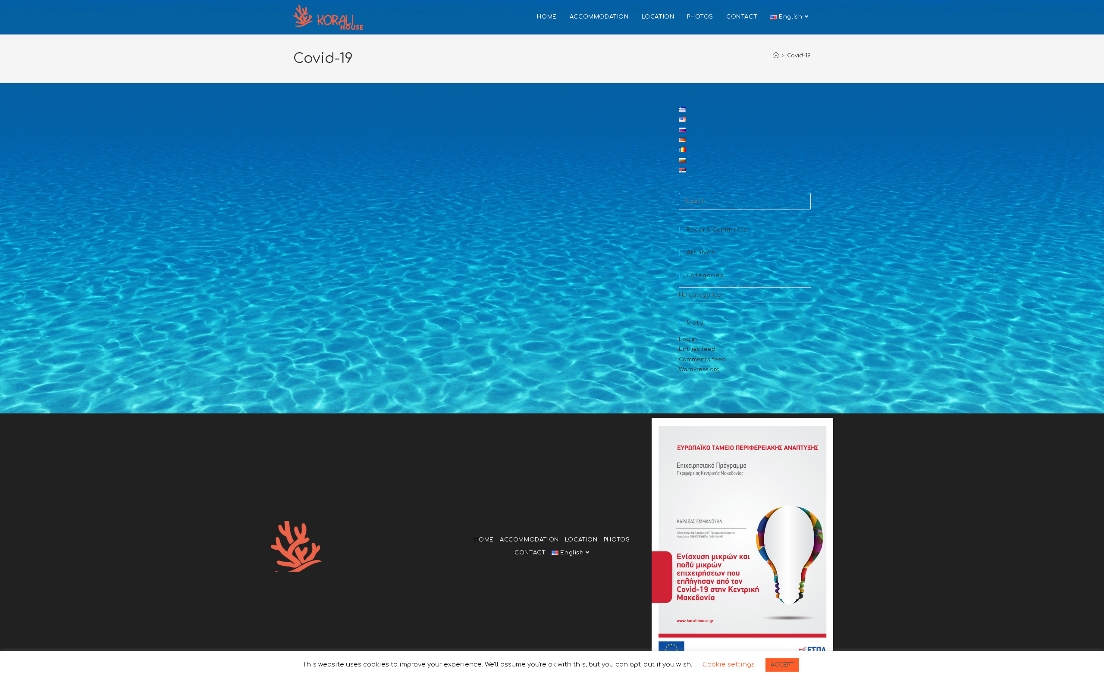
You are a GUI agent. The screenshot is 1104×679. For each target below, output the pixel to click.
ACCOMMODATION (529, 540)
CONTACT (530, 553)
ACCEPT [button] (782, 665)
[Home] (776, 56)
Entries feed (697, 349)
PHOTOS (617, 540)
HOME (484, 540)
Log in (688, 339)
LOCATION (581, 540)
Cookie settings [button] (729, 664)
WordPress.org (699, 369)
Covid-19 (799, 56)
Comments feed (702, 360)
